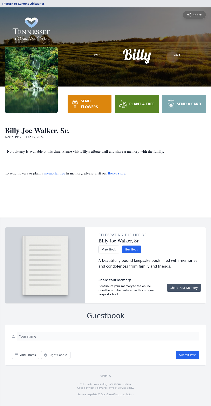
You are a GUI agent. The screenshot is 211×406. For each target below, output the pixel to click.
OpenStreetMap (110, 394)
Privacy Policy (94, 388)
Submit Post (187, 355)
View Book (109, 249)
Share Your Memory (184, 288)
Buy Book (131, 249)
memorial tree (54, 173)
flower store (116, 173)
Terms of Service (116, 388)
